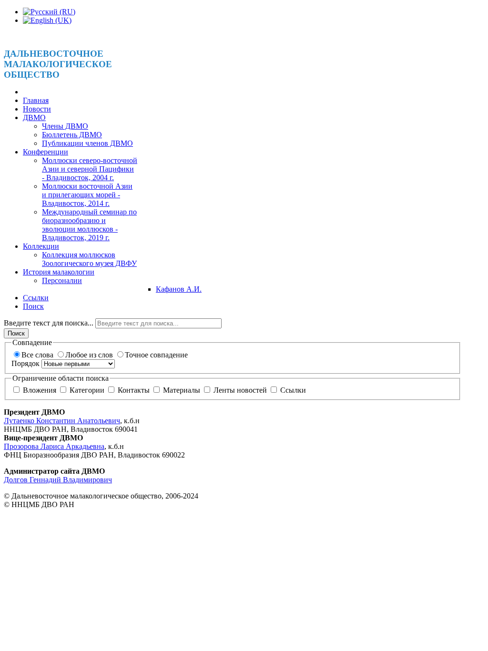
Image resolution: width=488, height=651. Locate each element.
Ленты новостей (240, 390)
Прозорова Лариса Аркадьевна (54, 446)
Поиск (16, 333)
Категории (87, 390)
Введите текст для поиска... (49, 323)
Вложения (39, 390)
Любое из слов (90, 355)
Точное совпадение (156, 355)
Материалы (181, 390)
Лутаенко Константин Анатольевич (62, 421)
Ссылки (292, 390)
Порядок (26, 363)
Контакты (134, 390)
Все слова (38, 355)
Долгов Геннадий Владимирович (58, 480)
